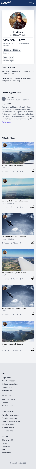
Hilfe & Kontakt (7, 440)
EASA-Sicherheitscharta (11, 421)
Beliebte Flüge (7, 390)
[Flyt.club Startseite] (6, 2)
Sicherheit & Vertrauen (10, 415)
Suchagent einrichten (10, 384)
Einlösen (5, 403)
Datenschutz (6, 453)
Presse (4, 443)
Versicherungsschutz (9, 418)
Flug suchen (6, 378)
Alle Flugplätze (7, 431)
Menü (31, 3)
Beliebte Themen (8, 428)
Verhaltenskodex (8, 424)
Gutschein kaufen (8, 399)
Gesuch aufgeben (8, 381)
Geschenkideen (7, 406)
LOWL (22, 40)
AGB (3, 449)
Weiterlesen (6, 122)
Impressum (6, 446)
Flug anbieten (7, 387)
